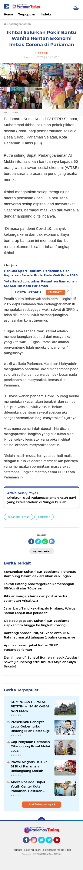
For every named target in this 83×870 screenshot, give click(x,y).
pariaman (44, 516)
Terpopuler (27, 14)
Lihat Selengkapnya (41, 804)
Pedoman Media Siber (57, 849)
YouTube (59, 845)
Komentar (43, 551)
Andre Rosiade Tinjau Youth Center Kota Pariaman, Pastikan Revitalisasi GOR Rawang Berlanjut (28, 786)
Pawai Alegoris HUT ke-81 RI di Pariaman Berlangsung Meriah (30, 766)
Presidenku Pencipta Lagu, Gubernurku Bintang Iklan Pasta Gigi (30, 726)
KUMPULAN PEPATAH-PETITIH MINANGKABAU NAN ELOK (30, 706)
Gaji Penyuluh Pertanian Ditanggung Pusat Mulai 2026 (30, 746)
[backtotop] (41, 821)
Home (8, 14)
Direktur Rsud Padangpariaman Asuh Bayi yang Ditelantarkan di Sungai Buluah (41, 500)
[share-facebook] (31, 541)
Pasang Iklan (32, 849)
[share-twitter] (38, 541)
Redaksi (17, 849)
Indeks (46, 14)
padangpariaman (18, 516)
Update (56, 292)
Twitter (43, 845)
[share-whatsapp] (45, 541)
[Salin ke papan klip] (52, 541)
